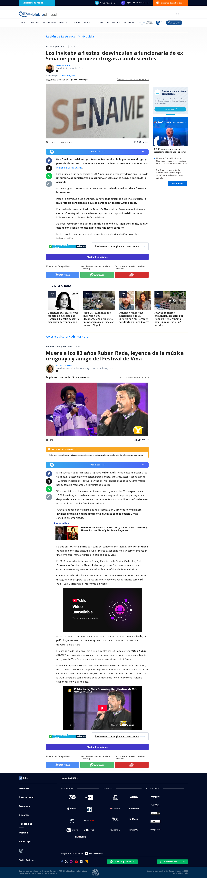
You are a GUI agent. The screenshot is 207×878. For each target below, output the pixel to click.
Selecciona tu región (33, 2)
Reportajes (25, 841)
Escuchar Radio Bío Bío (171, 3)
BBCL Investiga (113, 22)
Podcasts (23, 22)
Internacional (49, 22)
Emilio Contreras (64, 365)
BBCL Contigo (129, 22)
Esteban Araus (63, 65)
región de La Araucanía (69, 167)
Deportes (76, 22)
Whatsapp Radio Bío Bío (174, 861)
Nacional (35, 22)
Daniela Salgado (67, 75)
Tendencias (88, 22)
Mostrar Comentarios (97, 257)
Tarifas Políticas (26, 860)
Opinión (100, 22)
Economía (63, 22)
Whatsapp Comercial (124, 861)
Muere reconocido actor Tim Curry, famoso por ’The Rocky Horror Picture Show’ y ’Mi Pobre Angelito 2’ (114, 529)
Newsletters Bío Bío (108, 3)
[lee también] (67, 533)
